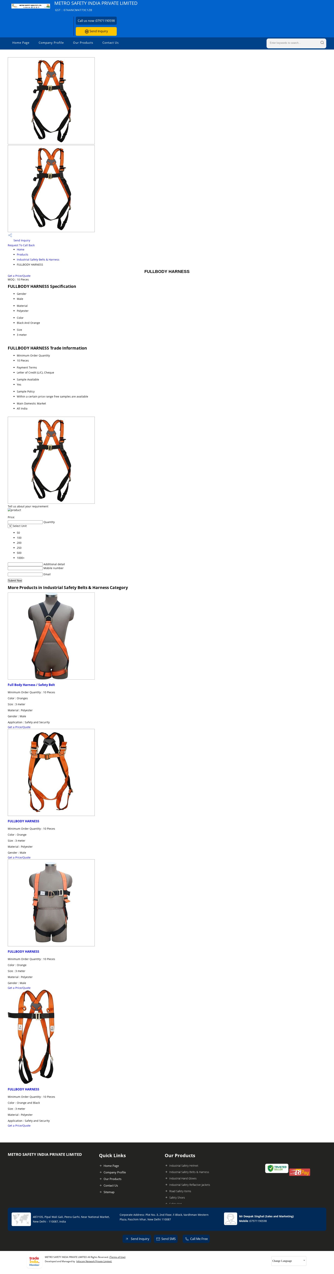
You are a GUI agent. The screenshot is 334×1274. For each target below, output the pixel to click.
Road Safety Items (180, 1191)
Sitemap (109, 1192)
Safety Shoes (177, 1197)
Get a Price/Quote (19, 276)
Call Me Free (199, 1239)
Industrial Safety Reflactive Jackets (189, 1185)
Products (22, 254)
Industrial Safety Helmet (183, 1165)
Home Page (20, 42)
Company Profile (51, 42)
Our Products (83, 42)
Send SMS (168, 1239)
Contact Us (110, 42)
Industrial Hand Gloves (183, 1178)
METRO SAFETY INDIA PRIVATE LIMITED (96, 6)
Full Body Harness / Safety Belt (31, 685)
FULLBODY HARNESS (23, 821)
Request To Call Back (21, 245)
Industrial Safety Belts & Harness (38, 259)
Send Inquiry (98, 31)
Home (20, 249)
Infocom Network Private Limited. (94, 1261)
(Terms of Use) (117, 1257)
